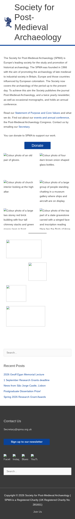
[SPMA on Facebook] (7, 457)
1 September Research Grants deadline (27, 380)
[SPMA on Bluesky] (25, 457)
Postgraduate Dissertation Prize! (22, 391)
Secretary (24, 126)
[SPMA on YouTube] (34, 457)
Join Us (37, 511)
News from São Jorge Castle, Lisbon (25, 385)
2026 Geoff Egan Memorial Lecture (24, 374)
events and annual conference (51, 117)
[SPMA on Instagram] (16, 457)
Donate (37, 145)
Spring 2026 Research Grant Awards (25, 397)
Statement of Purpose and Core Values (37, 113)
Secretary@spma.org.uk (18, 429)
